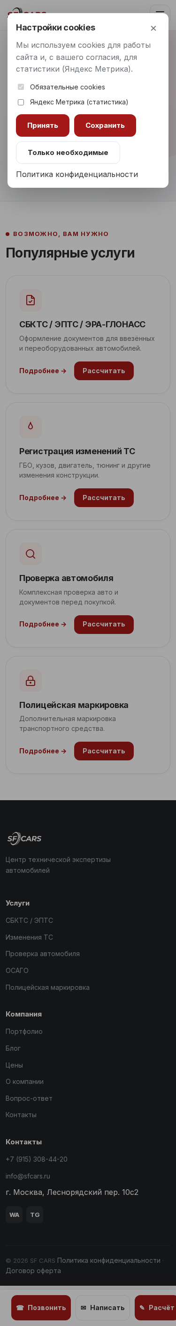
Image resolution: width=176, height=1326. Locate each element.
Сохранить (105, 125)
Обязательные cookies (67, 87)
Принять (42, 125)
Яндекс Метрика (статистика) (79, 102)
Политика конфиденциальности (77, 174)
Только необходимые (68, 152)
